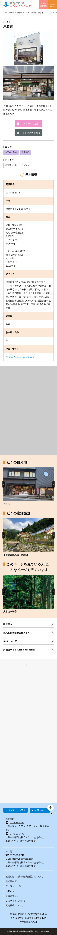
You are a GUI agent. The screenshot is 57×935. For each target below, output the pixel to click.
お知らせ (10, 891)
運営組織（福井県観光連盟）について (24, 876)
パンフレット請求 (16, 810)
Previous (3, 484)
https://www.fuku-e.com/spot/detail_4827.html (28, 537)
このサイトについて (15, 900)
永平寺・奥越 (11, 152)
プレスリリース (13, 886)
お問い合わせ (41, 810)
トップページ (8, 13)
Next (53, 484)
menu (52, 7)
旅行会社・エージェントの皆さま (30, 13)
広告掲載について (14, 905)
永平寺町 (25, 152)
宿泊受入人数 (11, 165)
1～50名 (25, 165)
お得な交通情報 (43, 4)
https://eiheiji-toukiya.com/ (22, 357)
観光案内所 (11, 881)
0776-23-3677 (17, 833)
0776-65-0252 (17, 822)
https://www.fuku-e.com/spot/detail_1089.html (28, 594)
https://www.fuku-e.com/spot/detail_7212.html (28, 486)
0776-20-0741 (17, 855)
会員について (12, 896)
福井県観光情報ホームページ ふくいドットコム (17, 4)
